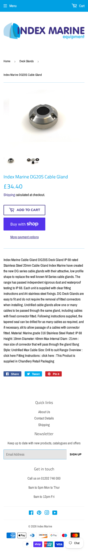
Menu (13, 5)
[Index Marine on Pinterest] (39, 513)
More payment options (24, 236)
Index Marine (44, 526)
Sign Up (75, 454)
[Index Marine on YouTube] (54, 513)
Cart (81, 5)
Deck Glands (26, 61)
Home (7, 61)
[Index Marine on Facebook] (31, 513)
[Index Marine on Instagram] (47, 513)
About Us (44, 411)
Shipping (9, 194)
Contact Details (44, 418)
